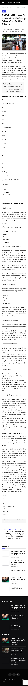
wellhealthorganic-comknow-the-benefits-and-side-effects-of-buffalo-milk (13, 521)
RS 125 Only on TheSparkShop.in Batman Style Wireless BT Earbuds (8, 535)
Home (3, 7)
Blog (4, 11)
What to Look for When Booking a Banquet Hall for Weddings (18, 660)
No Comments (10, 31)
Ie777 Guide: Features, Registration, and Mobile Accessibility (18, 579)
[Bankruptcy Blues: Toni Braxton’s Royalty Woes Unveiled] (5, 562)
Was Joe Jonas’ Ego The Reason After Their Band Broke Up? (18, 553)
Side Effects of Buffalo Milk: (15, 91)
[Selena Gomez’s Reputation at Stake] (5, 589)
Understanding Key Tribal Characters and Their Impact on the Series (18, 650)
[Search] (25, 2)
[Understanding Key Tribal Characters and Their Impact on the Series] (5, 650)
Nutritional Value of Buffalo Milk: (13, 86)
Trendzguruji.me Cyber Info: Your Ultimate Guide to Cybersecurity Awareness (20, 535)
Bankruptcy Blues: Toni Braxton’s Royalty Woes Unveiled (17, 562)
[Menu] (3, 2)
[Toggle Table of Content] (20, 84)
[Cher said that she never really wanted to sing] (5, 572)
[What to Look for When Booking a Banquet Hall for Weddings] (5, 660)
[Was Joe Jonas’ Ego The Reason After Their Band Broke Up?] (5, 553)
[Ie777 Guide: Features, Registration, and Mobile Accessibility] (5, 579)
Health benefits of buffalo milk (15, 89)
